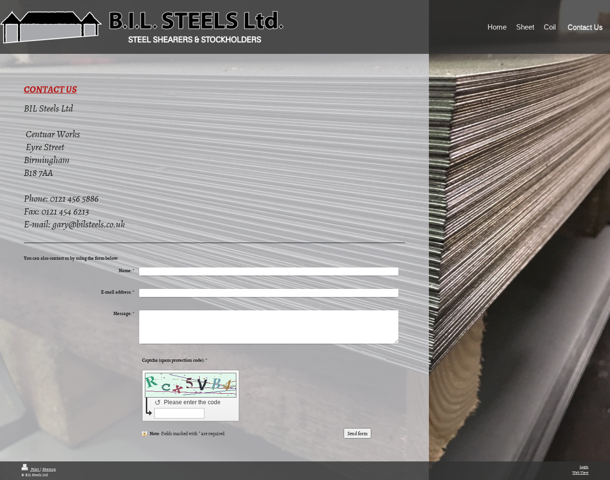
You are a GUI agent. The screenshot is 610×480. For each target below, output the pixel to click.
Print (35, 469)
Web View (580, 472)
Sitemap (49, 469)
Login (584, 466)
